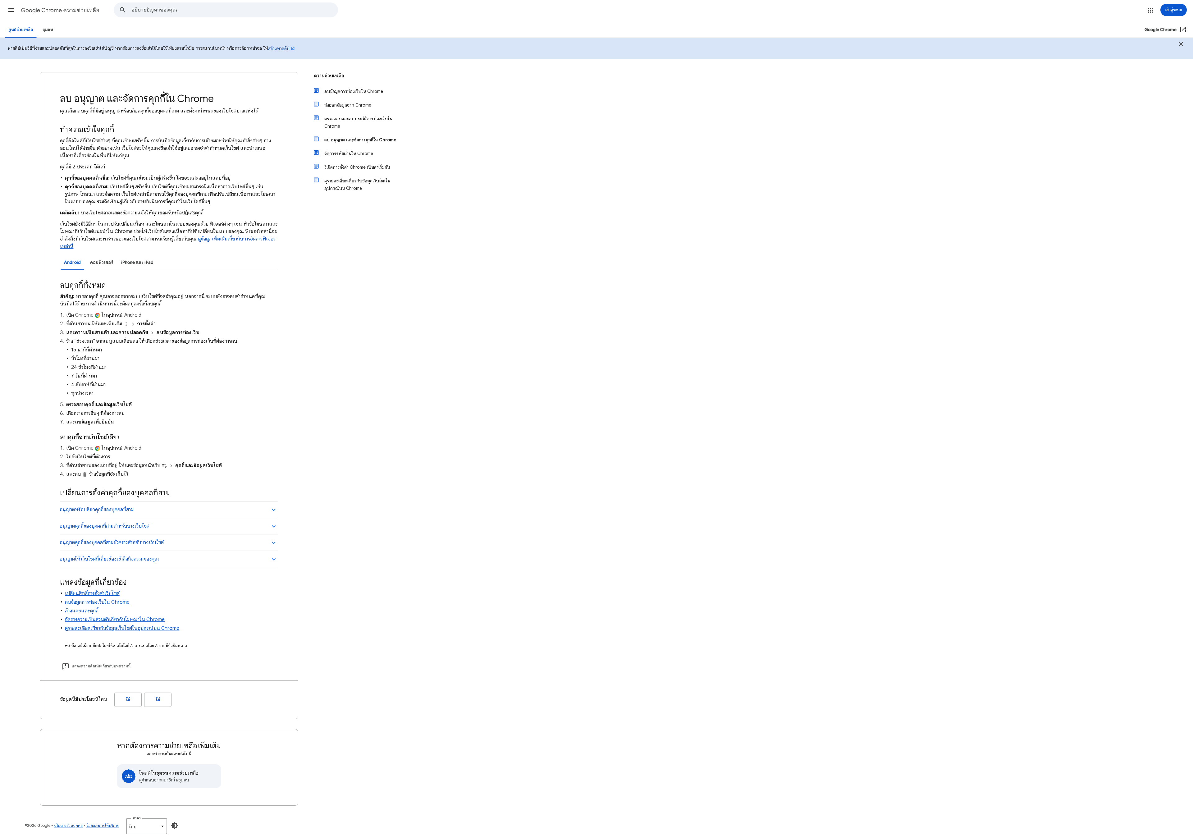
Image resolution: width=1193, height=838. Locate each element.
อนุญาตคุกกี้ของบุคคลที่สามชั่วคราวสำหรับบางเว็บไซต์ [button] (112, 542)
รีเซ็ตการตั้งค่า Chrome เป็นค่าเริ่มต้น (357, 167)
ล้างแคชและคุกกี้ (81, 611)
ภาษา (137, 818)
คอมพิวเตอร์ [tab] (101, 262)
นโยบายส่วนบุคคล (68, 825)
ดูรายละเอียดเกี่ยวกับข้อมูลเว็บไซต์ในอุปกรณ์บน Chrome (122, 628)
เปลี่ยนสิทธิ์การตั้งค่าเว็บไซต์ (92, 593)
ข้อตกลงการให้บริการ (102, 825)
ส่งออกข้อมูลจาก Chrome (347, 105)
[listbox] (146, 826)
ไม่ (158, 699)
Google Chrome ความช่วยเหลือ (60, 10)
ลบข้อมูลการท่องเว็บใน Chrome (97, 602)
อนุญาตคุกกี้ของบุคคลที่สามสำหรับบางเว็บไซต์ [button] (105, 526)
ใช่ (128, 699)
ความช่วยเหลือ (329, 76)
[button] (11, 9)
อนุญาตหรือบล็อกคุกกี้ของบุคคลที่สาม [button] (97, 509)
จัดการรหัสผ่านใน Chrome (348, 153)
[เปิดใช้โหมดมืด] (174, 825)
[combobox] (234, 10)
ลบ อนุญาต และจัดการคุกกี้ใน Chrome (360, 140)
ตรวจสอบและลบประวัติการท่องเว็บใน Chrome (358, 122)
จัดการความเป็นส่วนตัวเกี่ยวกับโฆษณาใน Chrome (115, 619)
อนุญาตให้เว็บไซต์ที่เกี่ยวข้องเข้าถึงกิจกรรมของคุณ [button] (109, 559)
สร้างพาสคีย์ (279, 48)
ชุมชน (48, 29)
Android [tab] (72, 262)
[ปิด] (1181, 45)
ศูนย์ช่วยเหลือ (20, 29)
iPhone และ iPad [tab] (137, 262)
